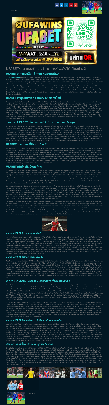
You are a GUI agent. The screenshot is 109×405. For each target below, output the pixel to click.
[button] (57, 5)
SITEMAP (14, 11)
